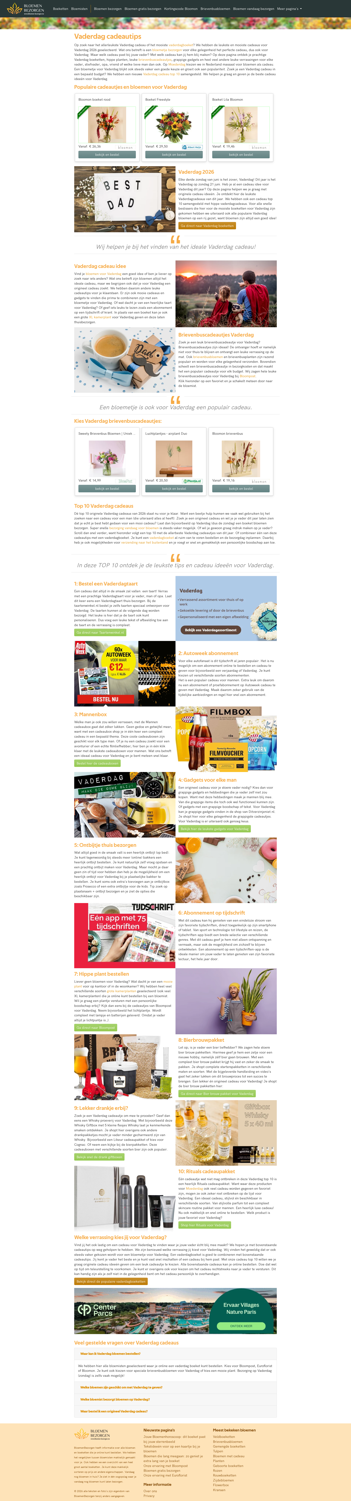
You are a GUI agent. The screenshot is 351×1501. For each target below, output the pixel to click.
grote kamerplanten (121, 991)
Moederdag (176, 64)
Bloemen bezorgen (108, 8)
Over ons (150, 1491)
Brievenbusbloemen (215, 8)
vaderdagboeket (181, 44)
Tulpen (218, 1451)
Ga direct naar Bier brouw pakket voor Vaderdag (217, 1093)
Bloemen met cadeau (228, 1456)
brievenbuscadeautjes (155, 59)
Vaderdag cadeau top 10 (161, 74)
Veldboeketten (224, 1436)
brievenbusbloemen (208, 356)
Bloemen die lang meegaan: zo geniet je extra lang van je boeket (173, 1458)
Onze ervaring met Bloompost (166, 1465)
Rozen (217, 1470)
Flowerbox (221, 1485)
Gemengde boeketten (229, 1446)
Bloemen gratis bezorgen (142, 8)
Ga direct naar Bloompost (96, 1027)
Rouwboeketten (224, 1475)
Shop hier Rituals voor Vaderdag (205, 1225)
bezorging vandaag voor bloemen (134, 527)
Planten (218, 1460)
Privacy (149, 1495)
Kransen (219, 1489)
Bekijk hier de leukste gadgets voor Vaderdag (214, 828)
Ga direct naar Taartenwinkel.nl (100, 632)
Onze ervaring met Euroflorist (165, 1475)
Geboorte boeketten (228, 1465)
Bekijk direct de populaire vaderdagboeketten (111, 1281)
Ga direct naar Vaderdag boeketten (207, 225)
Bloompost (247, 376)
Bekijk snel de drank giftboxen (99, 1157)
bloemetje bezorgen (167, 49)
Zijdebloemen (223, 1480)
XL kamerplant (100, 317)
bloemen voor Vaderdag (103, 273)
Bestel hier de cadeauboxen (97, 763)
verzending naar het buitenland (144, 542)
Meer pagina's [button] (288, 8)
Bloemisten (79, 8)
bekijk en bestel (107, 154)
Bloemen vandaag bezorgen (253, 8)
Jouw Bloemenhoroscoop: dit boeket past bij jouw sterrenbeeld (174, 1439)
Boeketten (60, 8)
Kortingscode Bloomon (181, 8)
